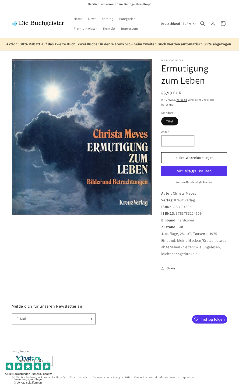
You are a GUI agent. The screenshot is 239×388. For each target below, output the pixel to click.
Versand (181, 99)
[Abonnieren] (90, 318)
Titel (169, 121)
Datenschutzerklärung (106, 377)
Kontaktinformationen (162, 377)
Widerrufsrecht (79, 377)
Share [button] (171, 268)
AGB (127, 377)
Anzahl (165, 132)
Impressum (187, 377)
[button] (202, 23)
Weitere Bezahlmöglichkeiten (194, 182)
